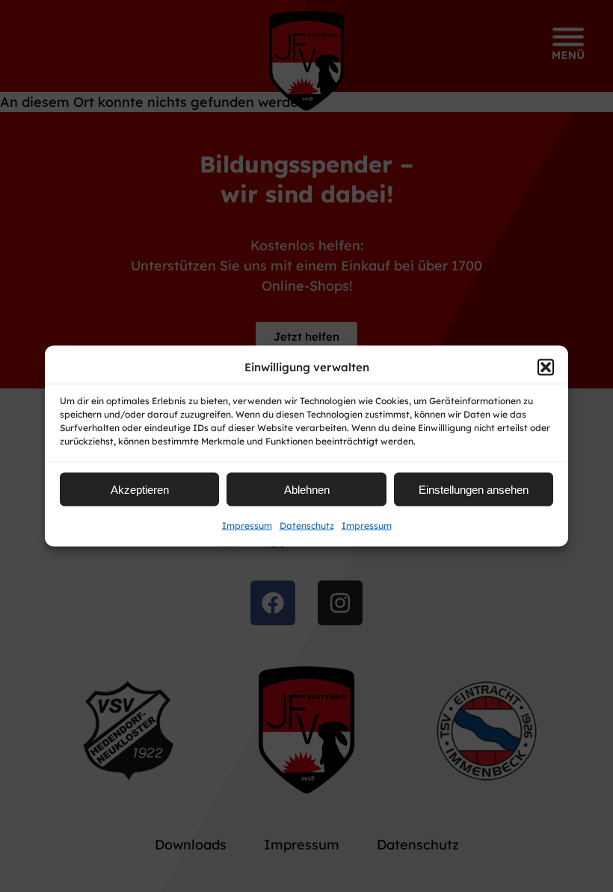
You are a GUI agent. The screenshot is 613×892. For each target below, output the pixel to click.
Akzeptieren (140, 489)
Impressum (247, 525)
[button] (545, 366)
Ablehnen (307, 489)
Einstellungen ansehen (474, 489)
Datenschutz (307, 525)
